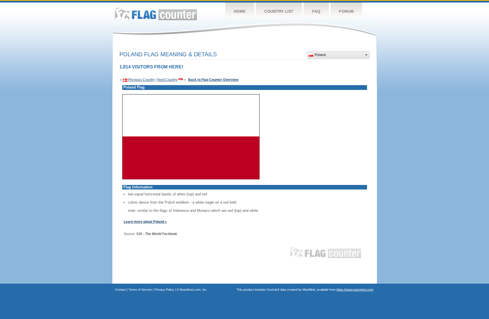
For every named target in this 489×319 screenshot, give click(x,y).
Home (240, 11)
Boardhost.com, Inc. (193, 289)
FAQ (316, 11)
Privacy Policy (164, 289)
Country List (278, 11)
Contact (120, 289)
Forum (346, 11)
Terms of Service (140, 289)
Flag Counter (156, 14)
